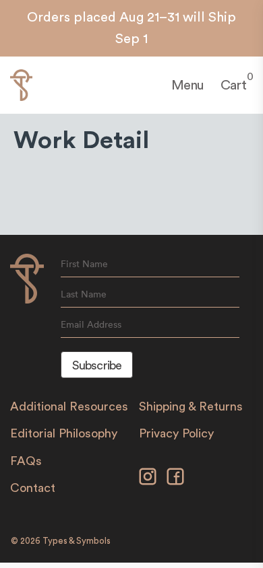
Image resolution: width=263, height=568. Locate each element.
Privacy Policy (176, 433)
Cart (233, 84)
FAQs (26, 461)
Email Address (91, 324)
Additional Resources (69, 406)
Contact (32, 488)
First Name (84, 264)
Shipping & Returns (191, 406)
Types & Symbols (76, 540)
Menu (187, 85)
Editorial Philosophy (63, 433)
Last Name (84, 294)
